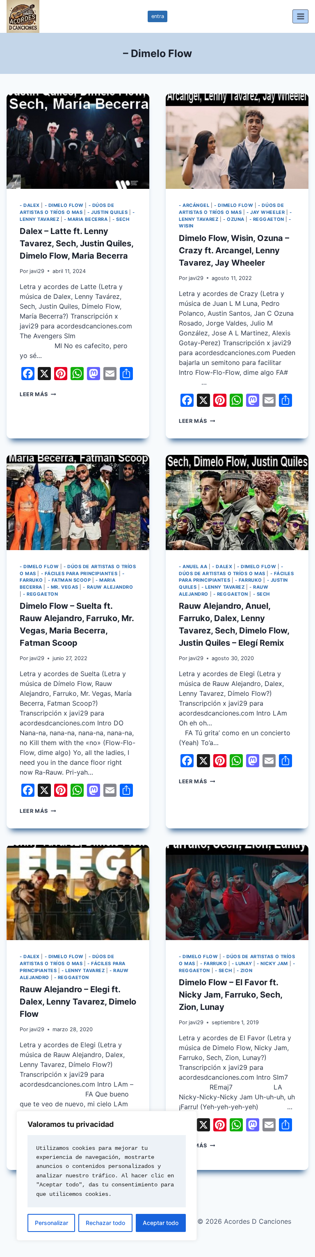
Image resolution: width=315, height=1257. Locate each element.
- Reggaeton (266, 219)
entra (157, 16)
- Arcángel (194, 205)
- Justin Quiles (107, 212)
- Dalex (30, 205)
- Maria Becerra (85, 219)
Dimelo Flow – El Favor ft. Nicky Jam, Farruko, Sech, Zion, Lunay (230, 994)
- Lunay (242, 963)
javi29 (37, 271)
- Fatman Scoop (69, 580)
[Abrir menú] (300, 16)
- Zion (244, 970)
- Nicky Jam (272, 963)
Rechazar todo (105, 1222)
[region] (106, 1176)
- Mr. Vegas (62, 587)
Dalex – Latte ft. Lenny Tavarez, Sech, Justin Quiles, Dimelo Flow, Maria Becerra (76, 243)
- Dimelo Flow (64, 205)
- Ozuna (233, 219)
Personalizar (51, 1222)
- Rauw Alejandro (108, 587)
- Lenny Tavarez (222, 587)
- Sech (120, 219)
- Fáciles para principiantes (79, 573)
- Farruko (248, 580)
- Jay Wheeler (266, 212)
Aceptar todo (160, 1222)
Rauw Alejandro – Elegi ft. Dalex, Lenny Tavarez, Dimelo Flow (78, 1001)
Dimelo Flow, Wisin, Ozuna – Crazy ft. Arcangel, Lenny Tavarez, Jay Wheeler (234, 250)
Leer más (38, 394)
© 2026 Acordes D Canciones (244, 1221)
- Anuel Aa (193, 566)
